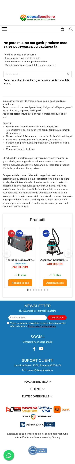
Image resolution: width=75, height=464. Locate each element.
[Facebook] (34, 349)
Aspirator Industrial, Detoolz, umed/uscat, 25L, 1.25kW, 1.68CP (54, 259)
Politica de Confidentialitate (42, 326)
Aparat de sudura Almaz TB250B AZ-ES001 (20, 259)
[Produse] (5, 30)
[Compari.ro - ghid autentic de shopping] (37, 450)
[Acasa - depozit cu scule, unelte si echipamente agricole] (37, 17)
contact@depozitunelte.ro (39, 370)
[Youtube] (41, 349)
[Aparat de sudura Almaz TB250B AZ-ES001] (20, 242)
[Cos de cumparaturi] (62, 29)
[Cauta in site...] (71, 29)
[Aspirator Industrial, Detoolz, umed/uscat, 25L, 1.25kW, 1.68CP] (54, 242)
